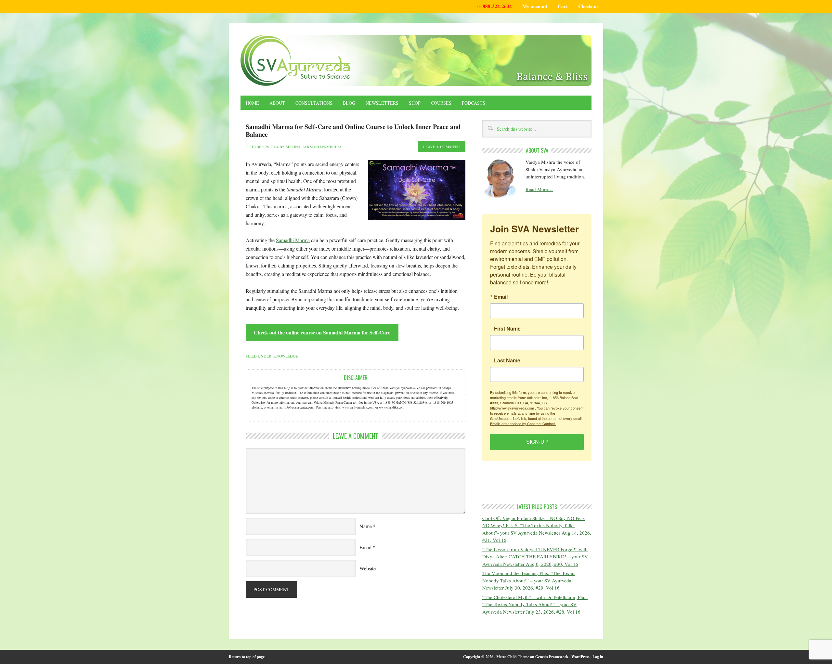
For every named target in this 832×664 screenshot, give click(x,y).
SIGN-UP (537, 442)
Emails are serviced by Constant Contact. (523, 423)
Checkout (588, 6)
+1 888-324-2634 (494, 6)
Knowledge (285, 355)
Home (252, 103)
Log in (597, 656)
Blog (349, 103)
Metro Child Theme (512, 656)
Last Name (507, 360)
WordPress (580, 656)
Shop (415, 103)
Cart (563, 6)
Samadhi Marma (293, 240)
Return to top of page (247, 656)
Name (365, 526)
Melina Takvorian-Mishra (314, 146)
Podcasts (473, 103)
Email (365, 547)
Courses (441, 103)
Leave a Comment (441, 146)
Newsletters (382, 103)
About (277, 103)
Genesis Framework (551, 656)
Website (367, 568)
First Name (507, 328)
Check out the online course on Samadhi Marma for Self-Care (322, 332)
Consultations (313, 103)
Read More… (539, 189)
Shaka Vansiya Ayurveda (416, 60)
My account (534, 6)
